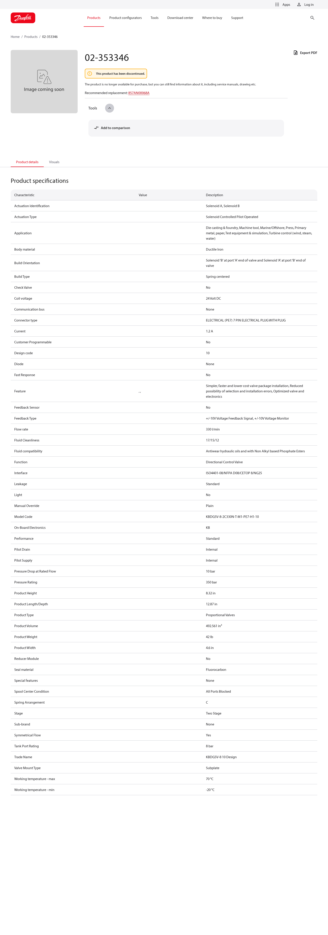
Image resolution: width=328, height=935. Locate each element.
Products (30, 36)
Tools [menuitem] (154, 17)
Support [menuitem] (237, 17)
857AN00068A (138, 93)
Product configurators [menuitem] (125, 17)
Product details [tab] (27, 162)
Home (15, 36)
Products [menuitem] (93, 17)
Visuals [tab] (54, 162)
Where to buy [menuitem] (212, 17)
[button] (282, 4)
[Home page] (23, 17)
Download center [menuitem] (180, 17)
